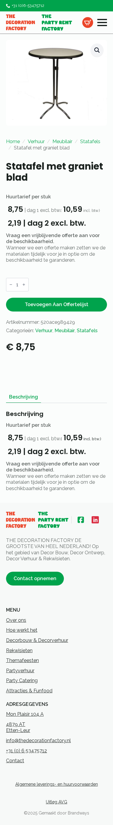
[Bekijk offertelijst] (87, 22)
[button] (97, 50)
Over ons (16, 620)
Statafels (90, 141)
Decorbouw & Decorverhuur (37, 640)
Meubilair (62, 141)
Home (13, 141)
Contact (15, 760)
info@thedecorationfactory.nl (38, 740)
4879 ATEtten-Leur (18, 727)
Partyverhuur (20, 670)
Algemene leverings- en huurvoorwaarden (56, 784)
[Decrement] (11, 284)
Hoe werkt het (21, 630)
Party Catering (22, 680)
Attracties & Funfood (29, 691)
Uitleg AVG (56, 801)
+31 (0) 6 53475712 (26, 751)
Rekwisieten (19, 650)
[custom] (80, 519)
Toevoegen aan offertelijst (56, 304)
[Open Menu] (102, 22)
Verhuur (36, 141)
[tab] (23, 397)
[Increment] (23, 284)
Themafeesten (22, 660)
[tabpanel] (56, 451)
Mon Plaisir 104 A (25, 714)
